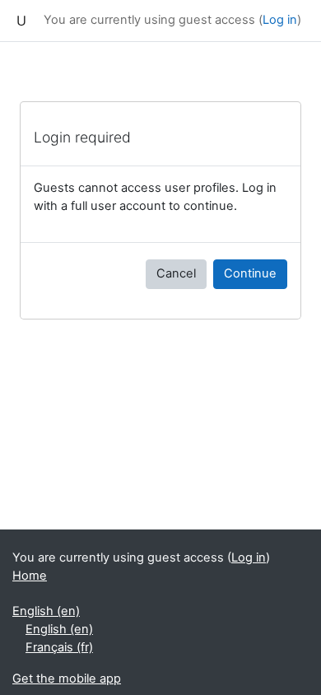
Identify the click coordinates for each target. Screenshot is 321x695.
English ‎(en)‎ (46, 611)
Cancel (176, 273)
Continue (250, 273)
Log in (280, 19)
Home (29, 575)
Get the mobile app (66, 678)
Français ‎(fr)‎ (59, 647)
